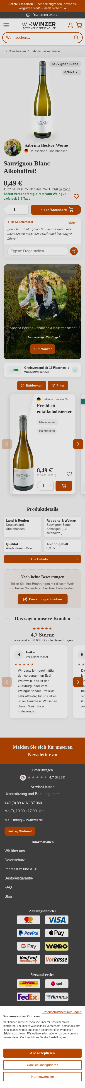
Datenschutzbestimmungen (62, 1012)
